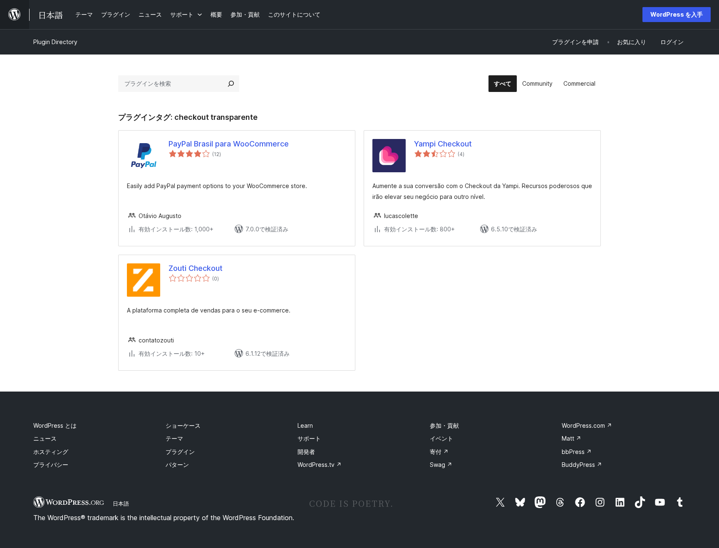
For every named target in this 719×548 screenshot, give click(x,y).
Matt (571, 438)
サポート (309, 438)
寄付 (439, 451)
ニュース (45, 438)
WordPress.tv (320, 464)
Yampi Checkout (443, 143)
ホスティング (50, 451)
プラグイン (180, 451)
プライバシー (50, 464)
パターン (177, 464)
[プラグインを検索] (231, 83)
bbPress (577, 451)
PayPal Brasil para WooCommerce (229, 143)
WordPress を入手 (676, 14)
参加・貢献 (444, 425)
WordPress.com (587, 425)
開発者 (306, 451)
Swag (441, 464)
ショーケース (183, 425)
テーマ (174, 438)
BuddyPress (582, 464)
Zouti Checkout (196, 268)
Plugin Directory (55, 41)
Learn (305, 425)
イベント (441, 438)
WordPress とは (55, 425)
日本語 (121, 503)
